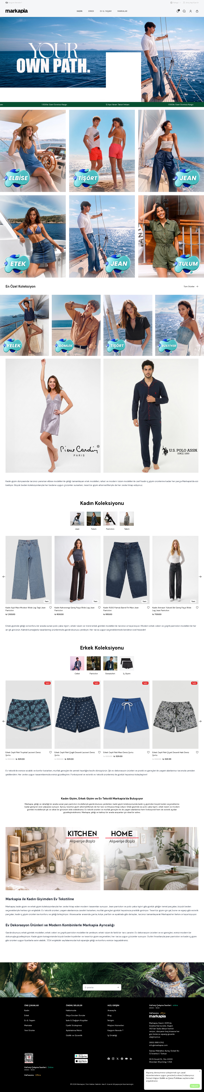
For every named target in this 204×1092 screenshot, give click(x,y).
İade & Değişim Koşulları (77, 1020)
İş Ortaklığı (112, 1035)
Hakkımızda (71, 1010)
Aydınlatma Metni (74, 1030)
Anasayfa (112, 1010)
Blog (109, 1015)
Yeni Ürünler (29, 1030)
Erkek (26, 1015)
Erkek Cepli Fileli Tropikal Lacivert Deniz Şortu (23, 753)
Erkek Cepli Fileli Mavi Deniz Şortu (118, 752)
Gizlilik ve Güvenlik (74, 1035)
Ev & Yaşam (29, 1020)
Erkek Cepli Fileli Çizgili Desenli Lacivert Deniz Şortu (75, 753)
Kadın (26, 1010)
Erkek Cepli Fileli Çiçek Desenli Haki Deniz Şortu (170, 753)
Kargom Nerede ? (115, 1030)
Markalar (28, 1025)
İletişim (111, 1020)
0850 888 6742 (156, 1042)
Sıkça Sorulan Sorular (75, 1015)
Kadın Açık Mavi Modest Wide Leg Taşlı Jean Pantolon (26, 609)
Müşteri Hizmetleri (116, 1025)
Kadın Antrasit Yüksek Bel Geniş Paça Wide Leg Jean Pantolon (171, 609)
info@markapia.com (158, 1045)
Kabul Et (195, 1086)
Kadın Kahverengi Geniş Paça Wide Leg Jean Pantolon (75, 609)
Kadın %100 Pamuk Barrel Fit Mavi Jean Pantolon (121, 609)
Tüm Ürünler (189, 286)
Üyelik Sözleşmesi (74, 1025)
